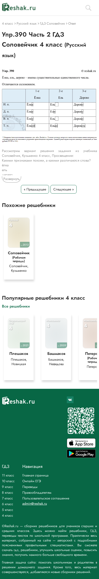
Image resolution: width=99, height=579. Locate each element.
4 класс (7, 515)
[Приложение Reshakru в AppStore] (81, 446)
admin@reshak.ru (34, 503)
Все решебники (16, 305)
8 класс (7, 492)
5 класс (7, 509)
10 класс (8, 481)
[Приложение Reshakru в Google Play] (81, 456)
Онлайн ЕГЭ (31, 481)
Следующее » (63, 189)
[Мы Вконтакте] (70, 399)
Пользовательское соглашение (45, 498)
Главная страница (35, 475)
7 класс (7, 498)
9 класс (7, 486)
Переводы (29, 486)
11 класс (8, 475)
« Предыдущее (35, 189)
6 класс (7, 504)
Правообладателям (36, 492)
